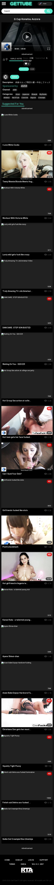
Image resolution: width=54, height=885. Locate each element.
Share (32, 69)
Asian (18, 94)
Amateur (7, 97)
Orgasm (33, 97)
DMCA (23, 864)
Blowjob (34, 94)
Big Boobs (43, 94)
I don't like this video (7, 59)
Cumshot (25, 97)
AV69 (24, 86)
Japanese (25, 94)
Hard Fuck (15, 97)
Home (7, 860)
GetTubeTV (15, 881)
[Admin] (5, 77)
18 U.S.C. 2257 (38, 864)
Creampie (41, 97)
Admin (14, 77)
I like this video (4, 59)
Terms (12, 864)
